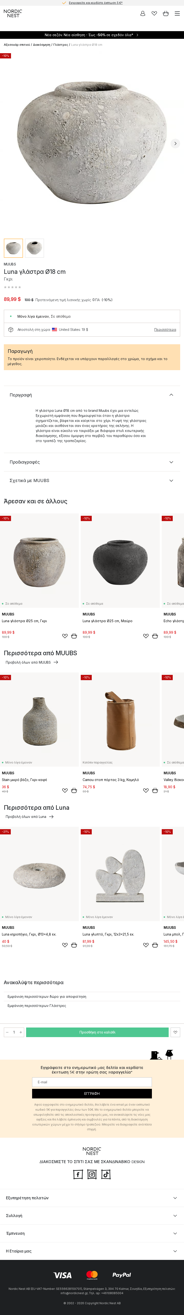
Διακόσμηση (41, 44)
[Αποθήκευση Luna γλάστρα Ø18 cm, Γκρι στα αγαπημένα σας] (175, 1032)
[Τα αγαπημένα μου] (154, 13)
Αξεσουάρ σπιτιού (17, 44)
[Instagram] (92, 1173)
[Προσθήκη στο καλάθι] (74, 636)
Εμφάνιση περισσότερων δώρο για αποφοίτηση (47, 996)
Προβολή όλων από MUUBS (28, 662)
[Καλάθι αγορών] (166, 13)
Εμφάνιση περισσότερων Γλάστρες (37, 1006)
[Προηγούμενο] (8, 143)
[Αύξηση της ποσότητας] (20, 1032)
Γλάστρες (60, 44)
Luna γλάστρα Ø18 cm (86, 44)
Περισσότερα (165, 329)
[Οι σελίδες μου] (143, 13)
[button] (12, 287)
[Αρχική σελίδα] (13, 13)
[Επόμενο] (175, 143)
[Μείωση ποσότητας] (7, 1032)
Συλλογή (14, 1215)
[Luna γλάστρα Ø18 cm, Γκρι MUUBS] (92, 143)
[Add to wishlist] (65, 636)
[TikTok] (106, 1173)
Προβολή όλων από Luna (26, 817)
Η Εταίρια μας (19, 1251)
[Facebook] (78, 1173)
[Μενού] (177, 13)
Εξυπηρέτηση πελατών (27, 1197)
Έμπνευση (15, 1233)
